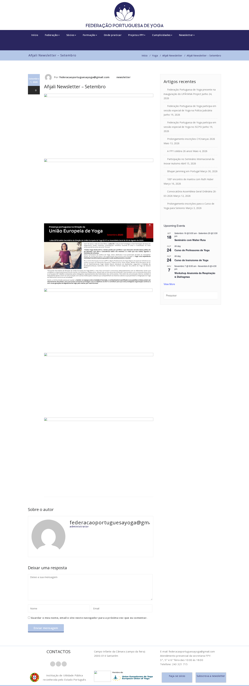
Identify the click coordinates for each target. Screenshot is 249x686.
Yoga (155, 55)
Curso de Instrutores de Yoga (191, 260)
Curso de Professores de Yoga (192, 250)
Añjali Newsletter (172, 55)
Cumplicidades (161, 35)
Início (34, 35)
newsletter (123, 77)
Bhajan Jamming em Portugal (183, 171)
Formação (89, 35)
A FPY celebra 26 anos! (179, 151)
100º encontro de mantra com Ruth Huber (190, 179)
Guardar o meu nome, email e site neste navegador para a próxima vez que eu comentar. (89, 617)
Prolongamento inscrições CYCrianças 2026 (191, 138)
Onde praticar (113, 35)
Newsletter (186, 35)
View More (169, 284)
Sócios (70, 35)
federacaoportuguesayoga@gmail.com (84, 77)
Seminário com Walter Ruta (190, 240)
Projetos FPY (136, 35)
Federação (51, 35)
